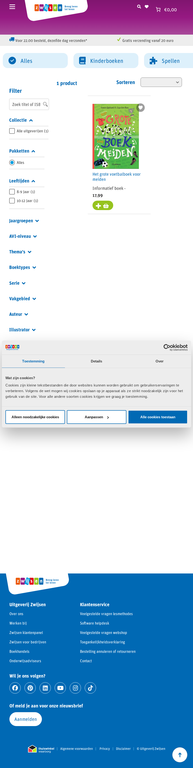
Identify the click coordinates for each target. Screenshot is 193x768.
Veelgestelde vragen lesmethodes (106, 613)
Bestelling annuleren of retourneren (108, 651)
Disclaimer (123, 749)
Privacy (105, 749)
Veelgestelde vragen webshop (103, 632)
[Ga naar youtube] (60, 688)
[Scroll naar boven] (179, 754)
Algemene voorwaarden (76, 749)
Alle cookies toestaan (157, 417)
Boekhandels (19, 651)
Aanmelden (25, 719)
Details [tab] (96, 361)
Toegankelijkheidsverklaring (102, 641)
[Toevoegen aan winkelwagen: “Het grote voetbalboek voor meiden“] (102, 205)
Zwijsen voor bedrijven (27, 641)
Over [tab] (160, 361)
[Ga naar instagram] (75, 688)
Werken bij (18, 623)
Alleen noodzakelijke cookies (35, 417)
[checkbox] (28, 131)
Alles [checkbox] (20, 162)
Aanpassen (94, 417)
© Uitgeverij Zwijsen (151, 749)
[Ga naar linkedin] (45, 688)
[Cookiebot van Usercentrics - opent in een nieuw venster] (167, 347)
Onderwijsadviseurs (25, 660)
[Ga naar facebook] (15, 688)
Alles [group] (26, 60)
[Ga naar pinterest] (30, 688)
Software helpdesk (94, 623)
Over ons (16, 613)
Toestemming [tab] (33, 361)
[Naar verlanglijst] (147, 5)
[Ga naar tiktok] (90, 688)
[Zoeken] (139, 5)
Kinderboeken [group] (106, 60)
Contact (86, 660)
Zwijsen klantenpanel (26, 632)
